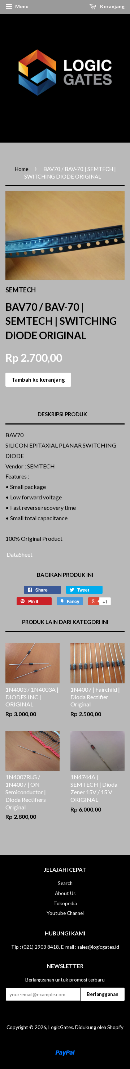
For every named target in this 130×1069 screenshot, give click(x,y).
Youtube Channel (65, 913)
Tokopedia (65, 903)
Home (21, 169)
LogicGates (60, 1027)
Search (65, 883)
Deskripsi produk (62, 414)
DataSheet (18, 554)
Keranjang (112, 6)
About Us (65, 893)
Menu (21, 6)
